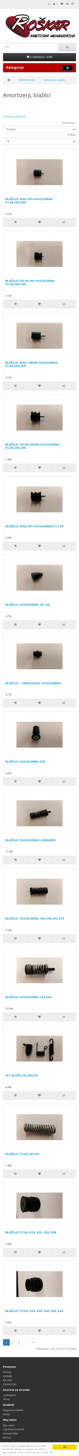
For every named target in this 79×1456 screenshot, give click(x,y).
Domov (7, 1372)
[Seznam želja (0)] (61, 4)
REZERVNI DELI (27, 80)
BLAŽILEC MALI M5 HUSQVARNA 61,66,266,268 (29, 200)
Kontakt (7, 1376)
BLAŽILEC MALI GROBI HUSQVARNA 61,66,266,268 (31, 364)
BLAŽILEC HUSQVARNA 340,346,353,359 (34, 918)
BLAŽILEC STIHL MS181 (22, 1154)
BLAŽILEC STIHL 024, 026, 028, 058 (30, 1232)
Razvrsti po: (69, 123)
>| (33, 1342)
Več (51, 1452)
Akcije (6, 1414)
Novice (7, 1437)
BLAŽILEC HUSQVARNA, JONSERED (30, 840)
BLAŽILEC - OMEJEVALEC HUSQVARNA (33, 683)
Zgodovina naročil (13, 1429)
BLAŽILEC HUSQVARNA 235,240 (28, 997)
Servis (6, 1399)
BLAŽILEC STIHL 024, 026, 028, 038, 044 (34, 1311)
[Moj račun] (55, 4)
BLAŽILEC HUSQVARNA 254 (25, 761)
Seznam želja (10, 1433)
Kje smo (7, 1380)
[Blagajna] (72, 4)
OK (64, 1447)
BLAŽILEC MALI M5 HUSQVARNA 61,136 (34, 526)
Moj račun (8, 1425)
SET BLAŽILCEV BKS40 (21, 1075)
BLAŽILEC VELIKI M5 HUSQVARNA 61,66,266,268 (29, 282)
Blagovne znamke (13, 1410)
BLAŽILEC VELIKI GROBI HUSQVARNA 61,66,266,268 (32, 446)
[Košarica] (67, 4)
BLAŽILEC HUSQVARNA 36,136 (27, 604)
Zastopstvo (9, 1395)
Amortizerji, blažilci (55, 80)
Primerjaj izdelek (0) (14, 116)
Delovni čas (9, 1384)
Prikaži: (72, 134)
